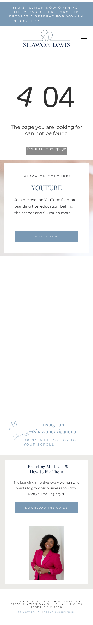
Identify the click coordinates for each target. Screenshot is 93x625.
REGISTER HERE (63, 21)
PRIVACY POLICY (29, 612)
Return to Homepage (46, 149)
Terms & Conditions (59, 612)
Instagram (52, 424)
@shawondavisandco (53, 431)
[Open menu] (84, 38)
